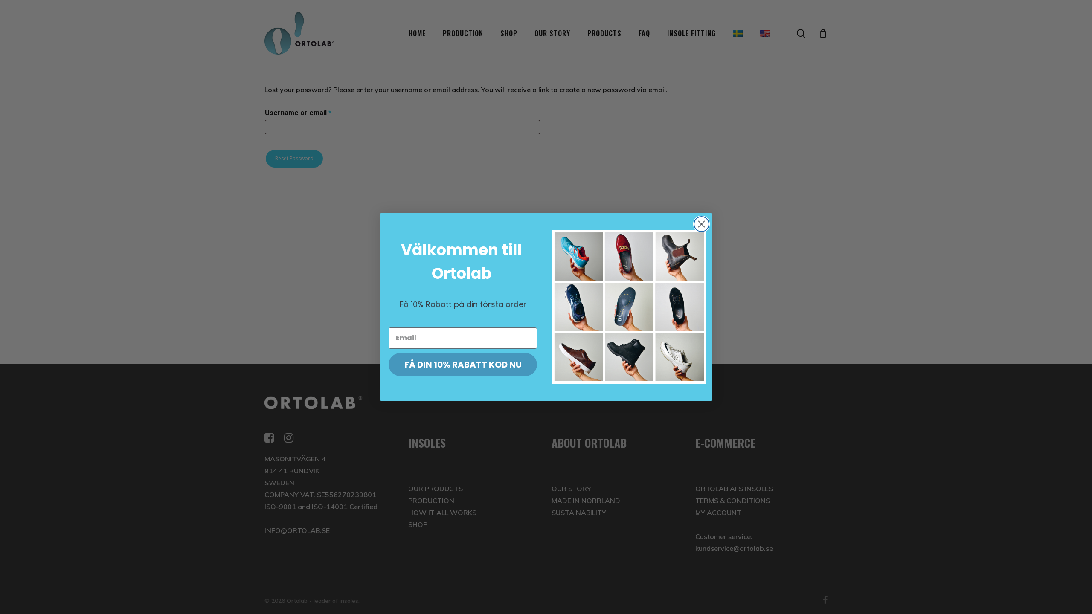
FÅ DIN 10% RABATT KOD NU (463, 365)
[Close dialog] (701, 224)
